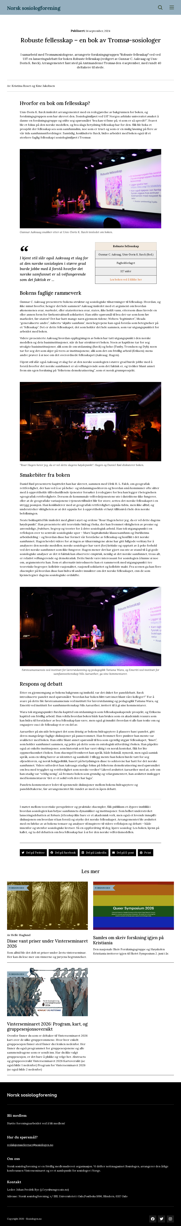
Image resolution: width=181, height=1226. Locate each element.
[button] (33, 852)
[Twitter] (161, 1218)
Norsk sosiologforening (33, 8)
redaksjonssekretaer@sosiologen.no (30, 1145)
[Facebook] (152, 1218)
